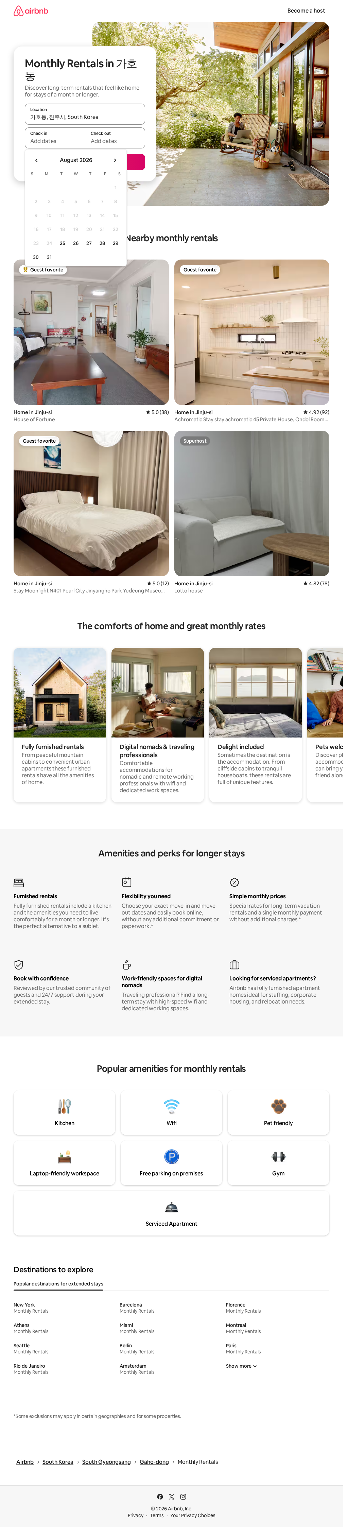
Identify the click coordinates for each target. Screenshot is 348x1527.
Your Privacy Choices (192, 1515)
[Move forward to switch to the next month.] (115, 160)
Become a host (306, 10)
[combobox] (85, 117)
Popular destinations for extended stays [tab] (58, 1284)
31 (49, 257)
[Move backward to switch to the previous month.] (37, 160)
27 (89, 243)
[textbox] (55, 141)
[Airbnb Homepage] (31, 10)
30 (36, 257)
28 (102, 243)
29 (115, 243)
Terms (157, 1515)
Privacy (135, 1515)
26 (76, 243)
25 (62, 243)
